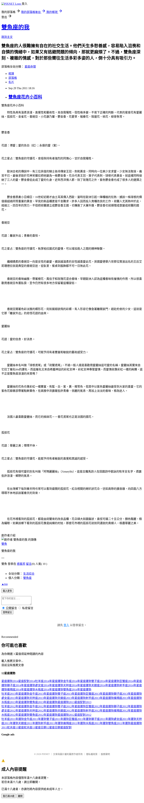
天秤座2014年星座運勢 (77, 685)
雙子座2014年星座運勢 (105, 681)
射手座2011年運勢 (52, 723)
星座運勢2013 (66, 702)
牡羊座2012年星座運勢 (15, 706)
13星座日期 (39, 727)
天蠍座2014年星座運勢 (105, 685)
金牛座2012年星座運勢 (44, 706)
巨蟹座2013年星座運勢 (100, 693)
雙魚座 (27, 577)
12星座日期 (53, 727)
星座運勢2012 (66, 714)
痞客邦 (21, 563)
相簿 (11, 73)
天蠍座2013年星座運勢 (72, 697)
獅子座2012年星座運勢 (128, 706)
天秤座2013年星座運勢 (44, 697)
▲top (4, 584)
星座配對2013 (82, 702)
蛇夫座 (11, 727)
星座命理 (30, 66)
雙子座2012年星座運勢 (72, 706)
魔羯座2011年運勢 (74, 723)
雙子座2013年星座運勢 (72, 693)
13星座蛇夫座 (23, 727)
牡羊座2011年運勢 (12, 719)
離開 (20, 796)
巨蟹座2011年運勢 (80, 719)
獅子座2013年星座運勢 (128, 693)
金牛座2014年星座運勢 (77, 681)
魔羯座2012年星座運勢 (128, 710)
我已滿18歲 (8, 796)
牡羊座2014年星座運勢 (49, 681)
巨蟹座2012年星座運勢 (100, 706)
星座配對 (66, 727)
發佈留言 (7, 612)
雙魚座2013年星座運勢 (44, 702)
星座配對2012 (82, 714)
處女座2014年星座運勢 (49, 685)
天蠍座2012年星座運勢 (72, 710)
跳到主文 (7, 36)
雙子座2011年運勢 (57, 719)
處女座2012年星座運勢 (15, 710)
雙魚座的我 (15, 27)
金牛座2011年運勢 (35, 719)
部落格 (12, 77)
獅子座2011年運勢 (102, 719)
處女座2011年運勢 (125, 719)
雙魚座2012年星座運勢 (44, 714)
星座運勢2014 (9, 681)
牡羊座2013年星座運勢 (15, 693)
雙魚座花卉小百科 (25, 97)
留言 (29, 563)
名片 (11, 82)
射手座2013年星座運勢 (100, 697)
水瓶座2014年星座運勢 (49, 689)
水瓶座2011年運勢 (97, 723)
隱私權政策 (91, 754)
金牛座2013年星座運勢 (44, 693)
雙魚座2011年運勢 (119, 723)
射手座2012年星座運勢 (100, 710)
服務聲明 (105, 754)
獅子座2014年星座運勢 (21, 685)
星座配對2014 (26, 681)
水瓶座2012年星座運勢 (15, 714)
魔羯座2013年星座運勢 (128, 697)
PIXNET (46, 754)
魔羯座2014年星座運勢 (21, 689)
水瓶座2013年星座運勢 (15, 702)
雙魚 (4, 543)
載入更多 (7, 591)
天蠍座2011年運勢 (29, 723)
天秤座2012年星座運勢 (44, 710)
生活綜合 (28, 573)
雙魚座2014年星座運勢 (77, 689)
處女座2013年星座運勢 (15, 697)
